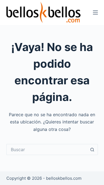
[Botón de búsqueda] (92, 149)
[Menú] (95, 12)
